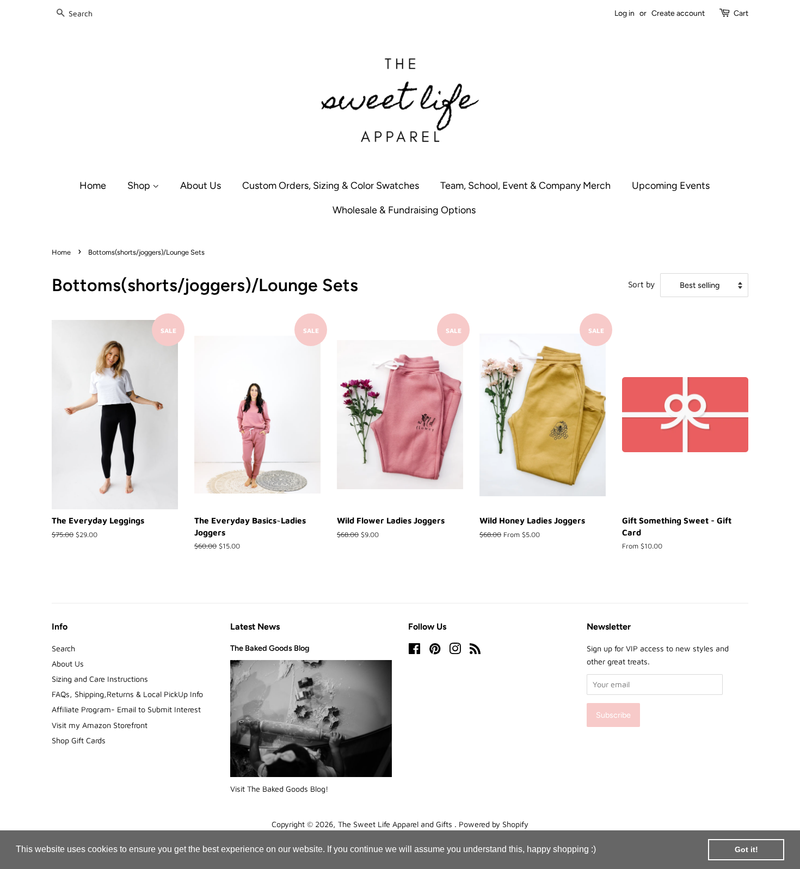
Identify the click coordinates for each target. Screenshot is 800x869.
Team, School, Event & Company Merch (525, 185)
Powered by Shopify (493, 824)
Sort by (641, 284)
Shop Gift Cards (79, 740)
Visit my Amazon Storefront (99, 725)
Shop (139, 185)
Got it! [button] (746, 849)
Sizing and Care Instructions (100, 678)
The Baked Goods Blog (270, 648)
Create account (678, 13)
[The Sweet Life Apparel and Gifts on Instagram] (455, 650)
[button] (599, 850)
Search (63, 648)
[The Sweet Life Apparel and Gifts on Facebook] (414, 650)
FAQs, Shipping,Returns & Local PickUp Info (127, 694)
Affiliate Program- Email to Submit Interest (126, 709)
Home (92, 185)
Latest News (255, 626)
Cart (741, 13)
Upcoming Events (671, 185)
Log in (624, 13)
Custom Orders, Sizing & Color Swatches (330, 185)
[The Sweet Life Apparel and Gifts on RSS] (475, 650)
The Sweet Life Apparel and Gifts (396, 824)
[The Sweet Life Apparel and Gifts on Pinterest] (435, 650)
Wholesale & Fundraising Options (404, 209)
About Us (200, 185)
